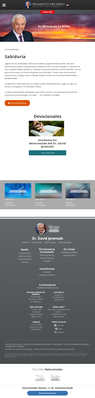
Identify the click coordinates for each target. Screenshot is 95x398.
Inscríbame (47, 152)
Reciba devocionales (47, 393)
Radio (24, 249)
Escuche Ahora (18, 103)
